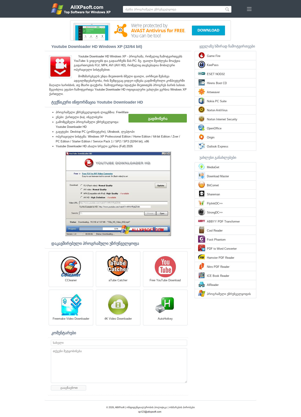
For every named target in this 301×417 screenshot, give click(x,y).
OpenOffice (214, 128)
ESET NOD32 (216, 74)
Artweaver (213, 92)
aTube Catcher (118, 280)
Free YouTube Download (165, 280)
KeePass (213, 65)
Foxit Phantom (216, 239)
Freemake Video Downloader (71, 318)
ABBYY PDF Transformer (223, 221)
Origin (210, 137)
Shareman (213, 194)
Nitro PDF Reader (218, 266)
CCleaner (71, 280)
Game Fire (213, 56)
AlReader (213, 285)
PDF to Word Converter (222, 248)
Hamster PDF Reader (220, 257)
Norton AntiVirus (217, 110)
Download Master (218, 176)
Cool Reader (215, 230)
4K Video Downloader (118, 318)
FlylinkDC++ (215, 203)
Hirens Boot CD (217, 83)
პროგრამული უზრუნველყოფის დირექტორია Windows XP (229, 294)
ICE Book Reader (218, 275)
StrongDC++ (215, 212)
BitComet (213, 185)
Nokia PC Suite (217, 101)
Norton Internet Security (222, 119)
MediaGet (213, 167)
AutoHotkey (165, 318)
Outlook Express (217, 146)
